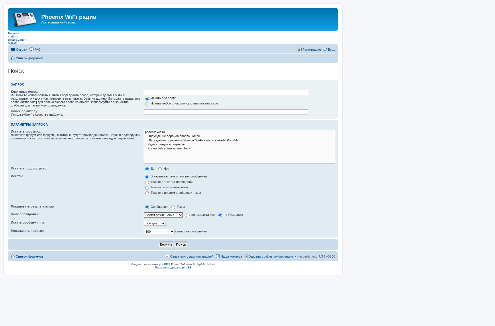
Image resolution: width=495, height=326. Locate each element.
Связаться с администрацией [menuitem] (191, 256)
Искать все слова (163, 98)
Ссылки (21, 49)
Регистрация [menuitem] (311, 49)
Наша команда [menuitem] (231, 256)
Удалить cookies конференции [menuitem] (271, 256)
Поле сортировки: (25, 214)
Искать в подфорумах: (29, 168)
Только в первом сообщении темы (175, 192)
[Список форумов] (25, 18)
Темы (180, 206)
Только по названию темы (169, 187)
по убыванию (233, 214)
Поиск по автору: (24, 111)
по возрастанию (202, 214)
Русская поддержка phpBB (173, 267)
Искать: (17, 176)
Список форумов (29, 58)
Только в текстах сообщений (171, 181)
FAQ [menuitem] (37, 49)
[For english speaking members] (239, 149)
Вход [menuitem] (331, 49)
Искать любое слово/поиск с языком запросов (184, 103)
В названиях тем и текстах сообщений (178, 176)
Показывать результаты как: (33, 206)
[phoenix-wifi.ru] (239, 132)
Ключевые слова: (25, 91)
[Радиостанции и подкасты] (239, 145)
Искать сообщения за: (28, 222)
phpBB (163, 264)
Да (152, 168)
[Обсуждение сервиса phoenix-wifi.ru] (239, 136)
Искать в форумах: (26, 131)
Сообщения (159, 206)
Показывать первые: (27, 230)
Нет (166, 168)
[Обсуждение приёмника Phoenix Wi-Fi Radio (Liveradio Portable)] (239, 141)
